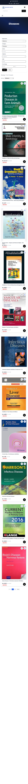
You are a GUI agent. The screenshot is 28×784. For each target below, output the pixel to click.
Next (18, 589)
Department (4, 38)
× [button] (23, 41)
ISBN (3, 59)
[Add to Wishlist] (22, 83)
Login (11, 3)
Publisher (4, 54)
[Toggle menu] (2, 15)
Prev (10, 589)
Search (23, 10)
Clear (10, 69)
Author (3, 48)
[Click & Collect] (25, 83)
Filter (4, 69)
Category (4, 43)
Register (17, 3)
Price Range (4, 64)
